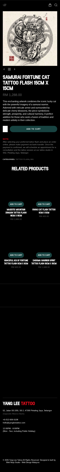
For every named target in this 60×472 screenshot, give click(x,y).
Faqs (34, 367)
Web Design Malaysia (30, 462)
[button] (4, 5)
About (6, 367)
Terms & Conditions (42, 377)
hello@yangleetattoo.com (14, 423)
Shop (5, 382)
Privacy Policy (39, 382)
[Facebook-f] (4, 454)
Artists (6, 372)
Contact (36, 362)
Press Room (9, 387)
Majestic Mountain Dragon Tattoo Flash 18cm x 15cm (16, 213)
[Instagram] (8, 454)
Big (32, 159)
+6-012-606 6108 (10, 419)
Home (6, 362)
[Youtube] (12, 454)
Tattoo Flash (22, 159)
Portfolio (7, 377)
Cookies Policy (39, 387)
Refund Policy (39, 372)
